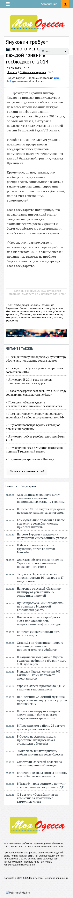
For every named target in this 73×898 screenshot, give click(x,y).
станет (24, 317)
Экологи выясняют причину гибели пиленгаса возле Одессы (40, 752)
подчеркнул (21, 304)
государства (54, 308)
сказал (47, 311)
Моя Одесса (33, 79)
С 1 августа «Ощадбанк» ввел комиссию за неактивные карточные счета (37, 798)
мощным (12, 317)
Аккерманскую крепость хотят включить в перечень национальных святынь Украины (41, 498)
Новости (12, 72)
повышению (36, 308)
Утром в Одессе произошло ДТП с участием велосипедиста (41, 687)
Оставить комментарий (27, 471)
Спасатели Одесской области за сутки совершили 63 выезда (39, 763)
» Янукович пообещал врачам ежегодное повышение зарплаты (33, 427)
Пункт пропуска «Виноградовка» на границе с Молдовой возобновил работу (40, 606)
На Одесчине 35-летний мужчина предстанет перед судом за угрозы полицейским (42, 700)
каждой (35, 304)
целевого (12, 314)
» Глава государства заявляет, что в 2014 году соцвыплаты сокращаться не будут (36, 392)
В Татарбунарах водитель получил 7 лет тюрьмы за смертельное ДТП (41, 785)
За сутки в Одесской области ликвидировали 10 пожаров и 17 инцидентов (40, 577)
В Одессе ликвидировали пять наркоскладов (38, 633)
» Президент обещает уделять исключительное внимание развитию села (34, 404)
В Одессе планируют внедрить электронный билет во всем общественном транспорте (39, 714)
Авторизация (49, 3)
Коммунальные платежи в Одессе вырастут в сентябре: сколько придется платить (41, 523)
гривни (37, 314)
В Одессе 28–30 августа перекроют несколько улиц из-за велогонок (41, 510)
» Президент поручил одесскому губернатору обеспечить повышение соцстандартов (36, 358)
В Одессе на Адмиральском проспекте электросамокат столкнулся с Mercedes (36, 740)
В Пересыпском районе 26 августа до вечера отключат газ (41, 727)
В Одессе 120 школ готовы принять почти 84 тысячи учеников (42, 774)
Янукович (12, 308)
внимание (48, 304)
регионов (12, 320)
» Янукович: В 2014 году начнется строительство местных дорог (29, 381)
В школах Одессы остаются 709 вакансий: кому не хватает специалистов (38, 675)
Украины (25, 314)
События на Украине (33, 72)
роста (58, 317)
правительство (30, 311)
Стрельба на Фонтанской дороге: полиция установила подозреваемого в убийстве (40, 646)
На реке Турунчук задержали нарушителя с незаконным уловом (42, 536)
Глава (23, 308)
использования (52, 314)
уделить (59, 311)
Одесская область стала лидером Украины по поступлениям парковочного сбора (40, 563)
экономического (41, 317)
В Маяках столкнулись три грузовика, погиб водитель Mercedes (36, 548)
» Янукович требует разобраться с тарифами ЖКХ (35, 438)
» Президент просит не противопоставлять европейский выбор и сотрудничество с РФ (35, 415)
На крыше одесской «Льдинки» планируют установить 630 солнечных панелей (39, 592)
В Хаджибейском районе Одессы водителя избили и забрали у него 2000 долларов (41, 660)
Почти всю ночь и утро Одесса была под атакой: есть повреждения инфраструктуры (39, 620)
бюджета (12, 311)
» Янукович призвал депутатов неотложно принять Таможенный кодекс (34, 449)
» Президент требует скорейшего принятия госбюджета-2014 (34, 370)
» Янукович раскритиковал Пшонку (30, 459)
